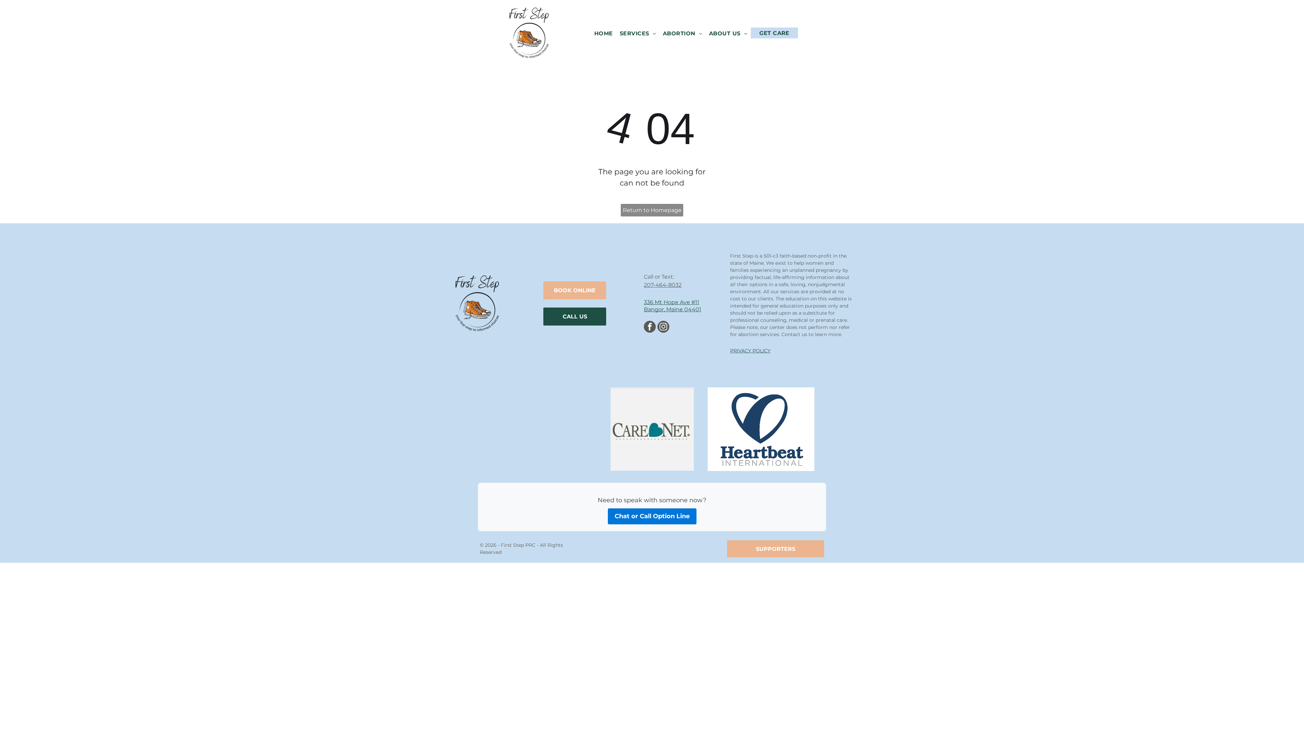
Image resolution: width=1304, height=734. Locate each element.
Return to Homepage (652, 210)
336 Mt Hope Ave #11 (671, 302)
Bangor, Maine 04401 (672, 309)
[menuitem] (603, 33)
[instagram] (663, 327)
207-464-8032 (663, 285)
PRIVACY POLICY (750, 351)
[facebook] (650, 327)
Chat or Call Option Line (652, 516)
